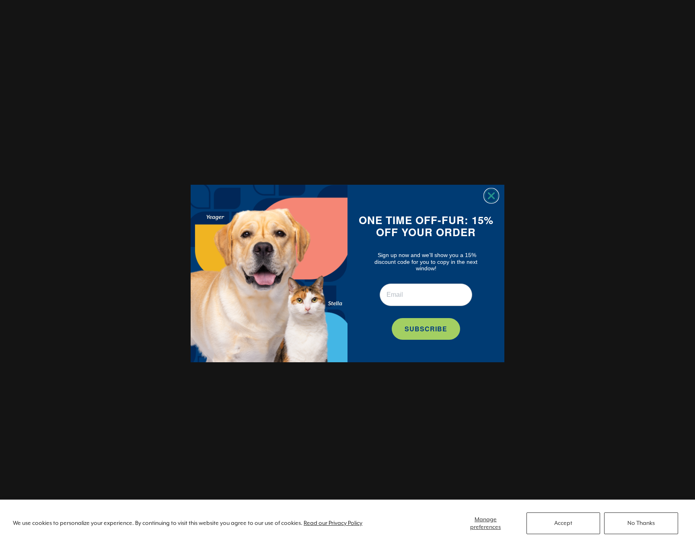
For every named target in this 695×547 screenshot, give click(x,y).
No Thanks (641, 523)
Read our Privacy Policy (333, 523)
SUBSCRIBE (426, 328)
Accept (563, 523)
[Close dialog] (491, 196)
